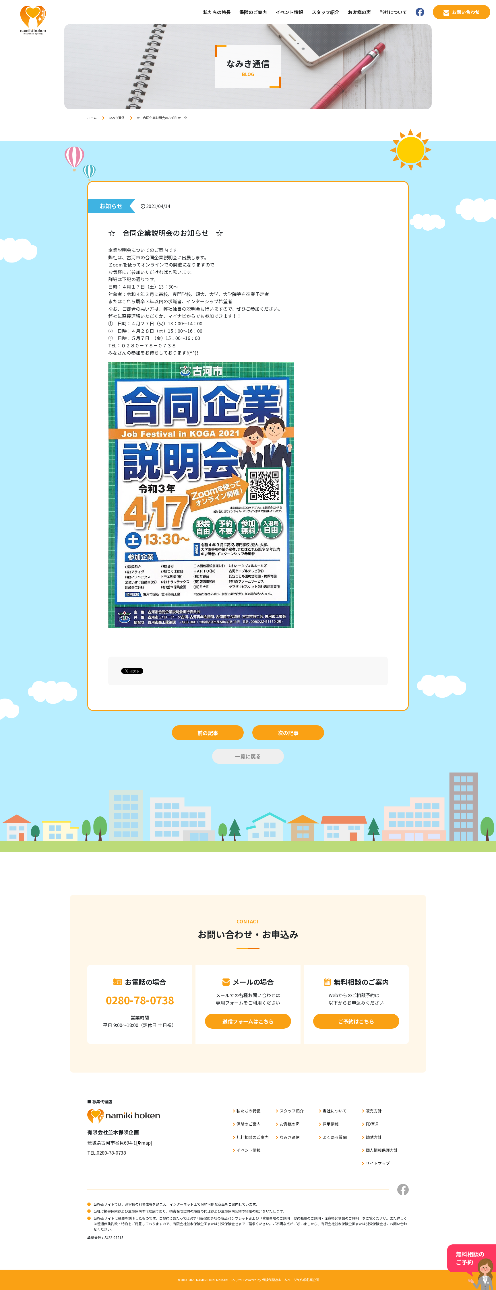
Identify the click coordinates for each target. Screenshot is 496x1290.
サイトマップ (378, 1163)
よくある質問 (335, 1137)
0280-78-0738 (140, 999)
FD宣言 (372, 1124)
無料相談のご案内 (253, 1137)
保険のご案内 (253, 12)
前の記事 (207, 732)
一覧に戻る (248, 756)
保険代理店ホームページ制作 (282, 1279)
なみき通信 (117, 117)
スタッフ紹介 (325, 12)
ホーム (92, 117)
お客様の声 (359, 12)
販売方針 (374, 1111)
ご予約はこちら (356, 1021)
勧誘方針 (374, 1137)
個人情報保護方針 (382, 1150)
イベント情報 (289, 12)
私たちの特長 (217, 12)
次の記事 (288, 732)
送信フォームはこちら (248, 1021)
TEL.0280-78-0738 (106, 1152)
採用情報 (331, 1124)
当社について (393, 12)
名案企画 (312, 1279)
